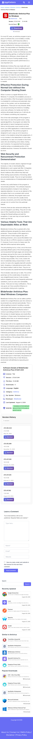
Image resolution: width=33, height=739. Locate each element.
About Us (5, 732)
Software (7, 7)
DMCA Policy (26, 732)
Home (2, 7)
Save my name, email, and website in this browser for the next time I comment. (16, 564)
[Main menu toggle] (29, 2)
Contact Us (14, 732)
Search (4, 581)
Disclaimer (10, 735)
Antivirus (18, 7)
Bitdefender (13, 18)
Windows (12, 7)
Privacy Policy (21, 735)
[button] (24, 2)
